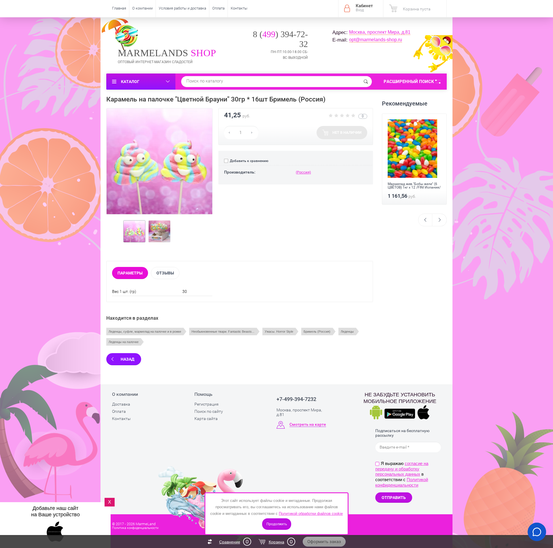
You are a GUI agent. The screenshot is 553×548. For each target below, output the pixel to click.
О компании (142, 8)
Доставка (121, 404)
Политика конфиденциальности (135, 528)
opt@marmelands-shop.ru (375, 39)
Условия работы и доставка (182, 8)
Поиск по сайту (208, 411)
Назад (127, 359)
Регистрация (206, 404)
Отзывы (165, 273)
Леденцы (347, 331)
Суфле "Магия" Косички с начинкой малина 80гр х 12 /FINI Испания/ (410, 187)
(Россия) (303, 172)
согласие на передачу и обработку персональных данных (401, 469)
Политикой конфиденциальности (401, 482)
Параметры (130, 273)
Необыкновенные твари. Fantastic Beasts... (223, 331)
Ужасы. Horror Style (279, 331)
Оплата (218, 8)
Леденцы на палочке (124, 342)
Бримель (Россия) (317, 331)
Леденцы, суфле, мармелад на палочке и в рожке (145, 331)
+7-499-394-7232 (296, 399)
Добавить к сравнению (248, 161)
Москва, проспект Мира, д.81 (379, 32)
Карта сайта (206, 418)
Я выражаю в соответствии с (401, 474)
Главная (119, 8)
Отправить (394, 497)
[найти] (366, 81)
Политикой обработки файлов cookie (311, 513)
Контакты (239, 8)
